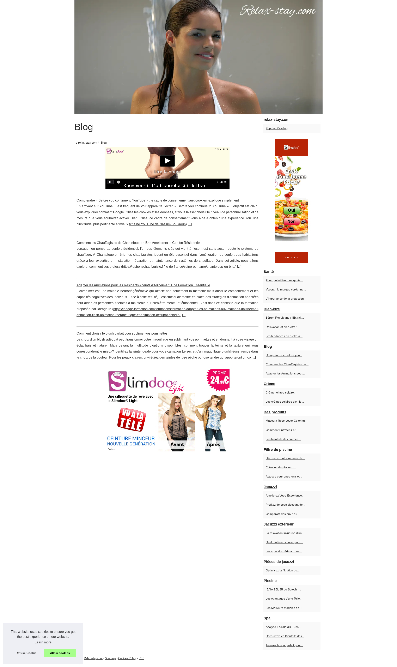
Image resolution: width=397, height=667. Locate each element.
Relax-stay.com (93, 658)
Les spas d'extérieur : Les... (284, 551)
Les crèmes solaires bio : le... (285, 401)
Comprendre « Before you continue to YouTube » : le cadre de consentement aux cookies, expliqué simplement (158, 200)
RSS (141, 658)
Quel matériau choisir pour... (284, 542)
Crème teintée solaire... (281, 392)
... (189, 224)
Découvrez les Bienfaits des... (285, 636)
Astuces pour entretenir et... (284, 476)
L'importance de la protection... (286, 298)
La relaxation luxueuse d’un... (285, 533)
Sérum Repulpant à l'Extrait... (285, 317)
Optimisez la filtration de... (283, 570)
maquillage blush (217, 351)
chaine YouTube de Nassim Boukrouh (158, 224)
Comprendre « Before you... (284, 355)
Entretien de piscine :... (281, 467)
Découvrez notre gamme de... (285, 458)
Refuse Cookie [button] (26, 653)
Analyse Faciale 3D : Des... (283, 627)
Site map (110, 658)
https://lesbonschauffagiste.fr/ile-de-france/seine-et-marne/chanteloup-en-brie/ (178, 266)
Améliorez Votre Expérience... (285, 495)
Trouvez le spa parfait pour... (284, 645)
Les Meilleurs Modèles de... (284, 607)
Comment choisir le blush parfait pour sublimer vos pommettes (122, 333)
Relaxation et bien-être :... (283, 327)
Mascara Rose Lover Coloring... (286, 420)
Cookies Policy (127, 658)
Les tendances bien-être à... (284, 336)
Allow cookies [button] (60, 653)
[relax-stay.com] (198, 57)
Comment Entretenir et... (282, 430)
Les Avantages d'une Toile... (284, 598)
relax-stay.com (87, 142)
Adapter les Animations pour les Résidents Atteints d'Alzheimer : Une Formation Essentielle (143, 285)
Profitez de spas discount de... (285, 504)
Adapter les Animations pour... (285, 373)
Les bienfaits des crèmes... (283, 439)
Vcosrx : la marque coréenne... (286, 289)
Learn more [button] (43, 642)
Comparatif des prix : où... (283, 514)
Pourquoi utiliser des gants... (284, 280)
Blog (104, 142)
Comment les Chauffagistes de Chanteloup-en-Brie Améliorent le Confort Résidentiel (139, 243)
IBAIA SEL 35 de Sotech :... (283, 589)
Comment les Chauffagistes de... (287, 364)
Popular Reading (277, 128)
